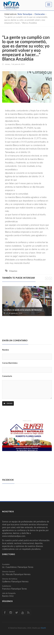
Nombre (5, 350)
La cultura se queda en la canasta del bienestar (23, 310)
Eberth (43, 628)
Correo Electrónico (9, 363)
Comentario (7, 376)
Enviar (9, 403)
